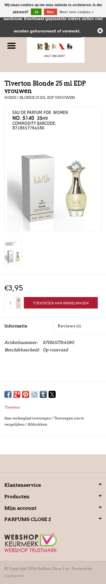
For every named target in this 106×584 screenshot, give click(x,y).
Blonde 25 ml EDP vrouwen (47, 97)
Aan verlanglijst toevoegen (28, 418)
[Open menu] (11, 45)
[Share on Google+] (16, 394)
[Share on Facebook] (7, 394)
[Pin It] (25, 394)
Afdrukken (37, 424)
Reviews (69, 326)
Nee (50, 12)
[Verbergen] (100, 31)
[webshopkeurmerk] (53, 542)
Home (10, 97)
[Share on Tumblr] (43, 394)
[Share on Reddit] (34, 394)
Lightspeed (14, 575)
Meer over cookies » (76, 12)
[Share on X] (52, 394)
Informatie (15, 326)
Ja (36, 12)
